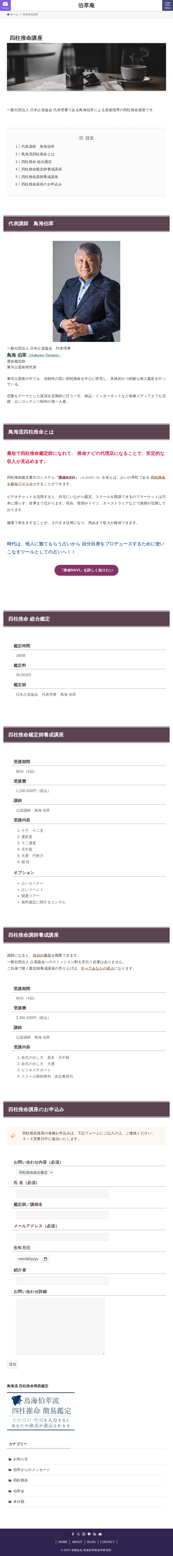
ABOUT (77, 1542)
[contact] (100, 1534)
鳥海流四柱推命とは (38, 154)
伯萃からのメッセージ (31, 1470)
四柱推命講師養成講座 (39, 177)
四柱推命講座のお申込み (41, 184)
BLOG (91, 1542)
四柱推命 (20, 1480)
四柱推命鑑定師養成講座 (41, 169)
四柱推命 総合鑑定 (36, 162)
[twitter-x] (78, 1534)
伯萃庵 (86, 5)
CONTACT (107, 1542)
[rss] (95, 1534)
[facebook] (73, 1534)
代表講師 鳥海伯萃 (38, 146)
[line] (89, 1534)
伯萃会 (18, 1491)
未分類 (18, 1501)
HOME (63, 1542)
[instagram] (84, 1534)
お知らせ (20, 1459)
